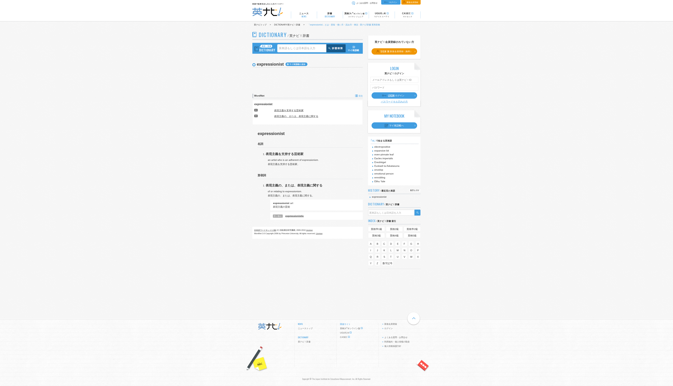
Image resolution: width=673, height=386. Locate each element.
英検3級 (376, 235)
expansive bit (381, 150)
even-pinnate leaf (384, 154)
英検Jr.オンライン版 (350, 328)
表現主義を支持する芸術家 (289, 110)
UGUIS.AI (344, 333)
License (309, 230)
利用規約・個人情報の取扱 (397, 342)
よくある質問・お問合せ (367, 3)
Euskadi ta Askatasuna (386, 165)
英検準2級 (412, 229)
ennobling (379, 177)
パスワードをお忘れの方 (394, 101)
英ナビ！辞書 (304, 342)
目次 (361, 96)
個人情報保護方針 (392, 346)
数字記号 (387, 263)
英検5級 (412, 235)
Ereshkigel (380, 162)
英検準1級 (376, 229)
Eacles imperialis (383, 158)
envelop (378, 169)
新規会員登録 (412, 2)
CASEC (343, 337)
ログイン (393, 2)
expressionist (263, 104)
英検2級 (394, 229)
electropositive (382, 146)
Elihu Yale (379, 181)
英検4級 (394, 235)
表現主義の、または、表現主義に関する (296, 116)
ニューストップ (305, 328)
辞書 (330, 15)
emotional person (384, 173)
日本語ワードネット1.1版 (265, 230)
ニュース (304, 15)
